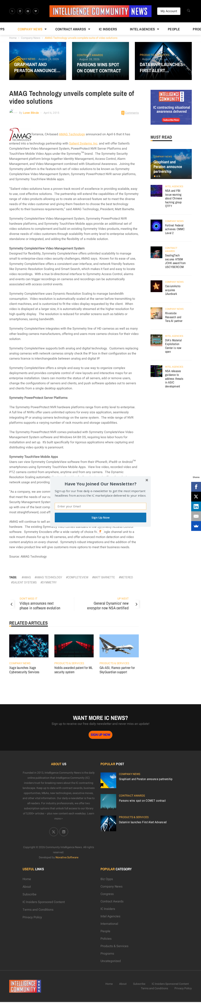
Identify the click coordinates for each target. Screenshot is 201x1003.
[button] (100, 484)
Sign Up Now (100, 517)
